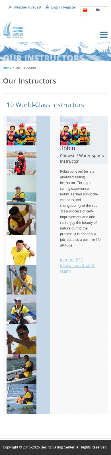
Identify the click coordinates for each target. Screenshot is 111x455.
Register (69, 7)
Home (7, 68)
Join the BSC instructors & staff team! (77, 265)
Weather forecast (27, 7)
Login (55, 7)
